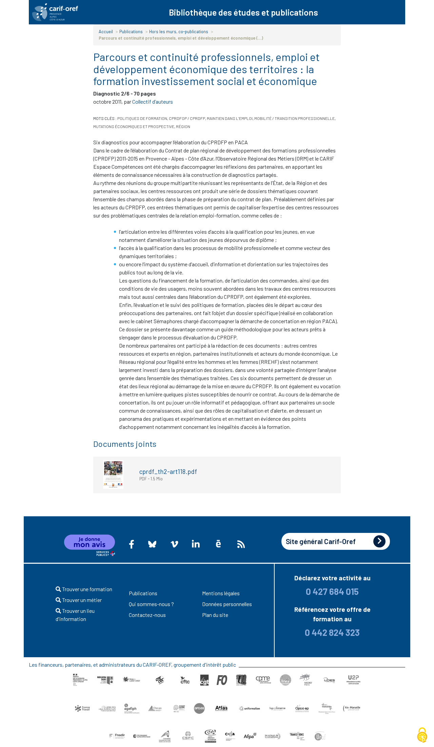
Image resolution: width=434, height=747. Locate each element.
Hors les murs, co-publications (178, 31)
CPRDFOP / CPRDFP (187, 118)
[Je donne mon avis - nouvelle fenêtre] (89, 545)
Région (183, 126)
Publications (131, 31)
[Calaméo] (218, 544)
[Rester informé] (241, 544)
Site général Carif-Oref (321, 541)
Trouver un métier (81, 600)
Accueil (106, 31)
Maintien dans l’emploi (230, 118)
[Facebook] (131, 544)
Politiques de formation (142, 118)
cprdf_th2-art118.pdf (168, 471)
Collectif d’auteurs (152, 101)
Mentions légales (221, 593)
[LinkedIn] (195, 544)
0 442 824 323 (332, 632)
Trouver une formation (86, 589)
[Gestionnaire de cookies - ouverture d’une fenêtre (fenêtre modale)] (422, 735)
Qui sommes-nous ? (151, 604)
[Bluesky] (152, 544)
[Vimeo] (174, 544)
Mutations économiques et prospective (133, 126)
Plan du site (215, 614)
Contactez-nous (147, 614)
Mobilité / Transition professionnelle (294, 118)
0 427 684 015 (332, 591)
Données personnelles (227, 604)
